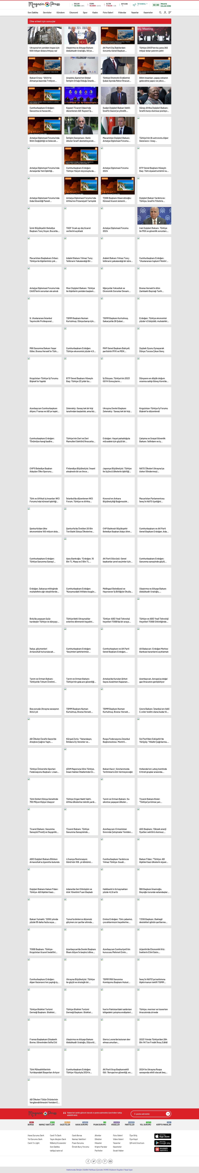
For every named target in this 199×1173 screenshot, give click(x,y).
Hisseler (115, 1124)
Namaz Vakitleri (47, 1124)
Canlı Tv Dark (55, 1135)
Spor (85, 12)
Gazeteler (148, 12)
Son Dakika (33, 12)
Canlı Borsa (77, 1135)
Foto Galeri (108, 12)
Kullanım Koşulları (116, 1170)
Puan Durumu (99, 1124)
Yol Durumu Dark (35, 1139)
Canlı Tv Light (34, 1143)
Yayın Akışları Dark (58, 1139)
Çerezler (100, 1170)
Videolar (122, 12)
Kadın (95, 12)
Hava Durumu (81, 1124)
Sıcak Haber (118, 1150)
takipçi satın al (56, 1150)
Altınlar (98, 1135)
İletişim (79, 1170)
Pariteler (129, 1124)
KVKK (106, 1170)
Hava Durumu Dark (36, 1135)
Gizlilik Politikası (89, 1170)
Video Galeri (118, 1139)
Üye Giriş (133, 1135)
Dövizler (98, 1139)
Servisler (47, 12)
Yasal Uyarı (128, 1170)
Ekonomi (74, 12)
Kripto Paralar (163, 1124)
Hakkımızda (71, 1170)
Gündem (61, 12)
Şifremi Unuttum (137, 1143)
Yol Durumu (145, 1124)
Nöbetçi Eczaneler (58, 1143)
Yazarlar (135, 12)
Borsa (31, 1124)
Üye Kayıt (134, 1139)
